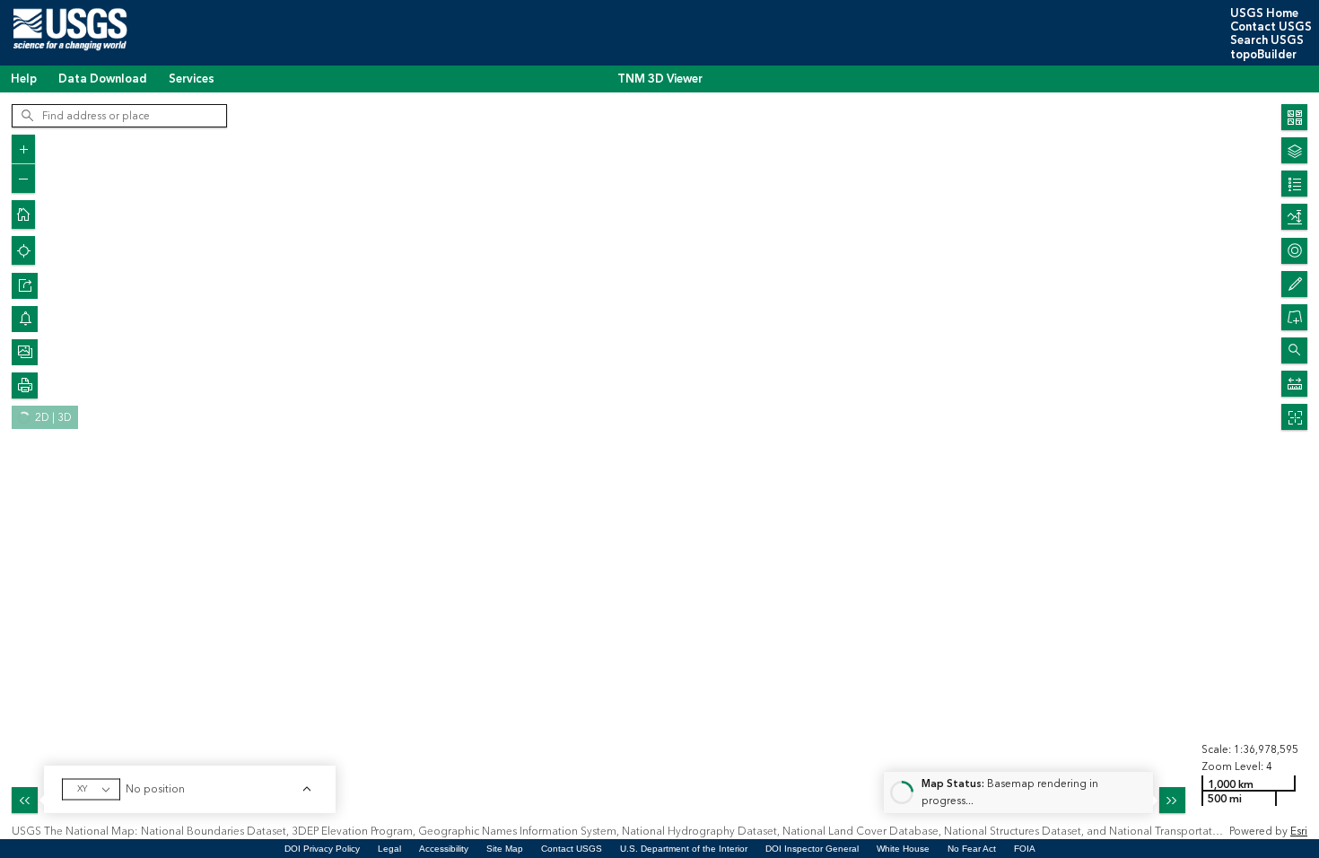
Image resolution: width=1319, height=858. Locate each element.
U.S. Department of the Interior (683, 849)
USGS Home (1264, 13)
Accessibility (443, 849)
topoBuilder (1263, 55)
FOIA (1024, 849)
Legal (389, 849)
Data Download (102, 79)
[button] (25, 286)
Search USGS (1267, 40)
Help (24, 79)
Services (191, 79)
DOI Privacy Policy (322, 849)
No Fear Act (972, 849)
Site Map (504, 849)
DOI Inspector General (812, 849)
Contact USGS (1271, 27)
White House (903, 849)
